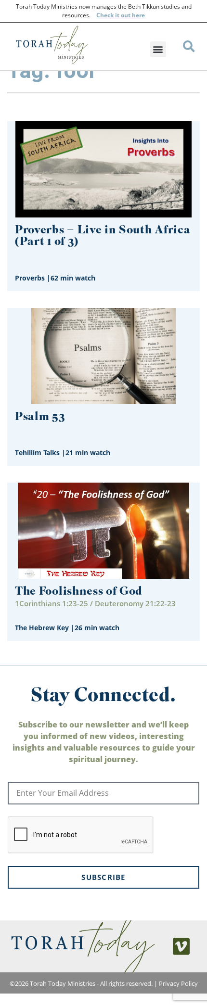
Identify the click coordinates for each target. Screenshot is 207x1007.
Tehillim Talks (37, 452)
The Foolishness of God (78, 592)
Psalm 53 (40, 417)
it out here (129, 15)
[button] (158, 49)
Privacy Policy (178, 983)
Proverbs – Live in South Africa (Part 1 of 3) (102, 236)
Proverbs (30, 277)
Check (105, 15)
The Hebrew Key (42, 627)
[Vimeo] (181, 946)
